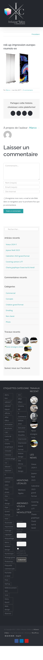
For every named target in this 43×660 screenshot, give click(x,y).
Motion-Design (8, 548)
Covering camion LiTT (14, 262)
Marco (8, 90)
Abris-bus (7, 396)
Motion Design (20, 455)
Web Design (20, 469)
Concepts (9, 299)
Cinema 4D (21, 407)
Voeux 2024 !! (11, 244)
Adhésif (8, 402)
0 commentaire (28, 90)
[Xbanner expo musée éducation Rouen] (17, 341)
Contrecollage (10, 459)
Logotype (8, 535)
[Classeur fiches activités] (17, 357)
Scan (6, 595)
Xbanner (8, 613)
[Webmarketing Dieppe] (33, 341)
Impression (9, 527)
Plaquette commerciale (10, 567)
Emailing (9, 310)
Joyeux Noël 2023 (13, 250)
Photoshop (9, 562)
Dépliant (8, 471)
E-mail (19, 540)
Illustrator (8, 523)
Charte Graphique (9, 445)
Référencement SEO (11, 589)
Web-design (7, 608)
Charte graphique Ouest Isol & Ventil (20, 267)
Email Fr (18, 636)
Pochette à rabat (8, 574)
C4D (6, 432)
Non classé (10, 316)
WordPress (35, 633)
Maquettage (9, 538)
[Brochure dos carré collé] (25, 341)
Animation (9, 425)
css (6, 463)
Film (6, 496)
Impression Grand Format (22, 446)
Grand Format (7, 513)
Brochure (8, 428)
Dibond (7, 467)
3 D (19, 395)
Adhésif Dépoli (8, 407)
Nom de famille (20, 531)
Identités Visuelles (21, 433)
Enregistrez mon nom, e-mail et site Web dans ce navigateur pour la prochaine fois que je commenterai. (21, 201)
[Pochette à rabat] (8, 357)
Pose (6, 580)
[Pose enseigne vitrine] (13, 347)
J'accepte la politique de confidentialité (21, 553)
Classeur (8, 455)
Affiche (7, 413)
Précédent (36, 34)
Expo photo (7, 490)
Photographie (10, 558)
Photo (8, 322)
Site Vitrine (20, 462)
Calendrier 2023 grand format (17, 256)
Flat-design (7, 501)
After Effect (7, 419)
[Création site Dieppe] (28, 349)
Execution (21, 428)
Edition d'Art (7, 483)
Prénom (20, 521)
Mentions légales (21, 491)
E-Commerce (22, 415)
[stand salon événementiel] (8, 341)
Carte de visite (8, 438)
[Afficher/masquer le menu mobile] (39, 4)
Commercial (10, 293)
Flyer (6, 507)
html (6, 519)
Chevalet (8, 451)
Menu (7, 542)
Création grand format (14, 304)
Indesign (8, 531)
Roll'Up (7, 584)
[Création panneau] (25, 357)
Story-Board (7, 600)
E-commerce (9, 476)
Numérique (9, 554)
